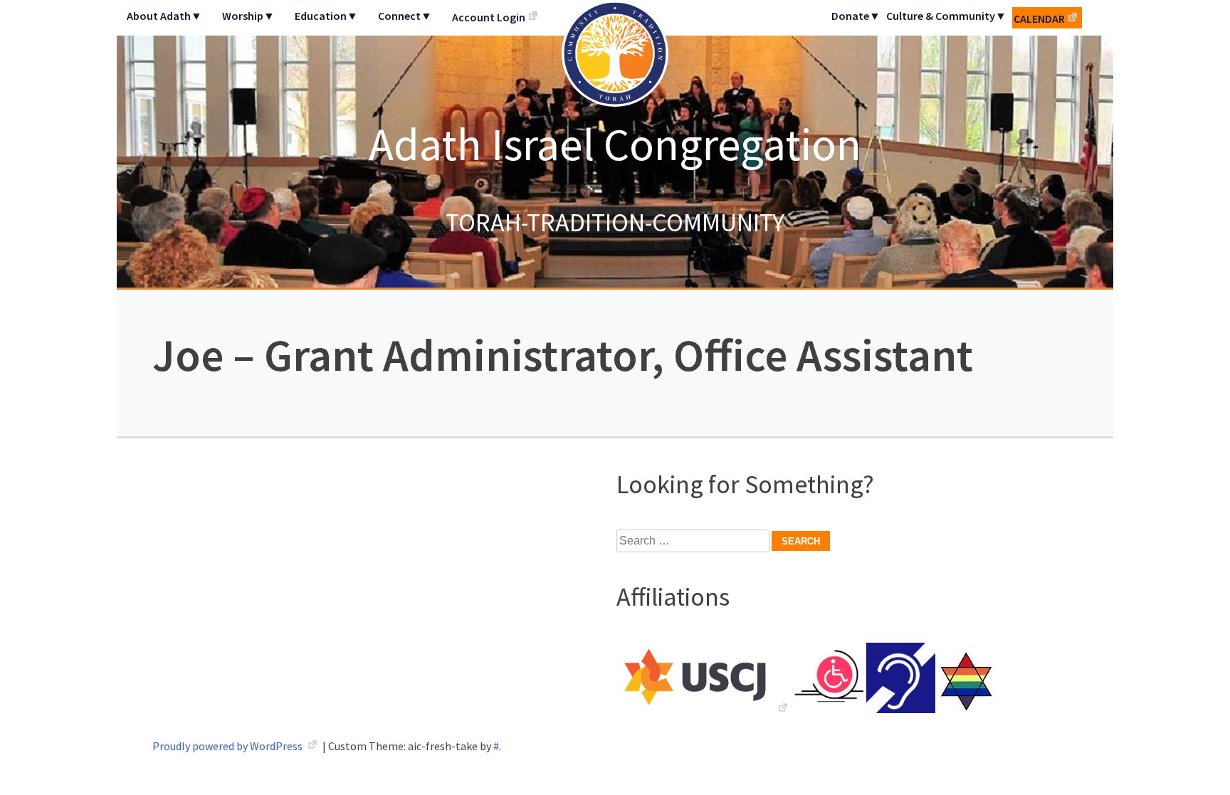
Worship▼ (248, 16)
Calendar (1039, 18)
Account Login (488, 17)
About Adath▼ (164, 16)
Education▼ (326, 16)
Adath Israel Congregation (615, 143)
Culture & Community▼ (946, 16)
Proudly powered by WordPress (228, 746)
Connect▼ (405, 16)
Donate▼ (856, 16)
